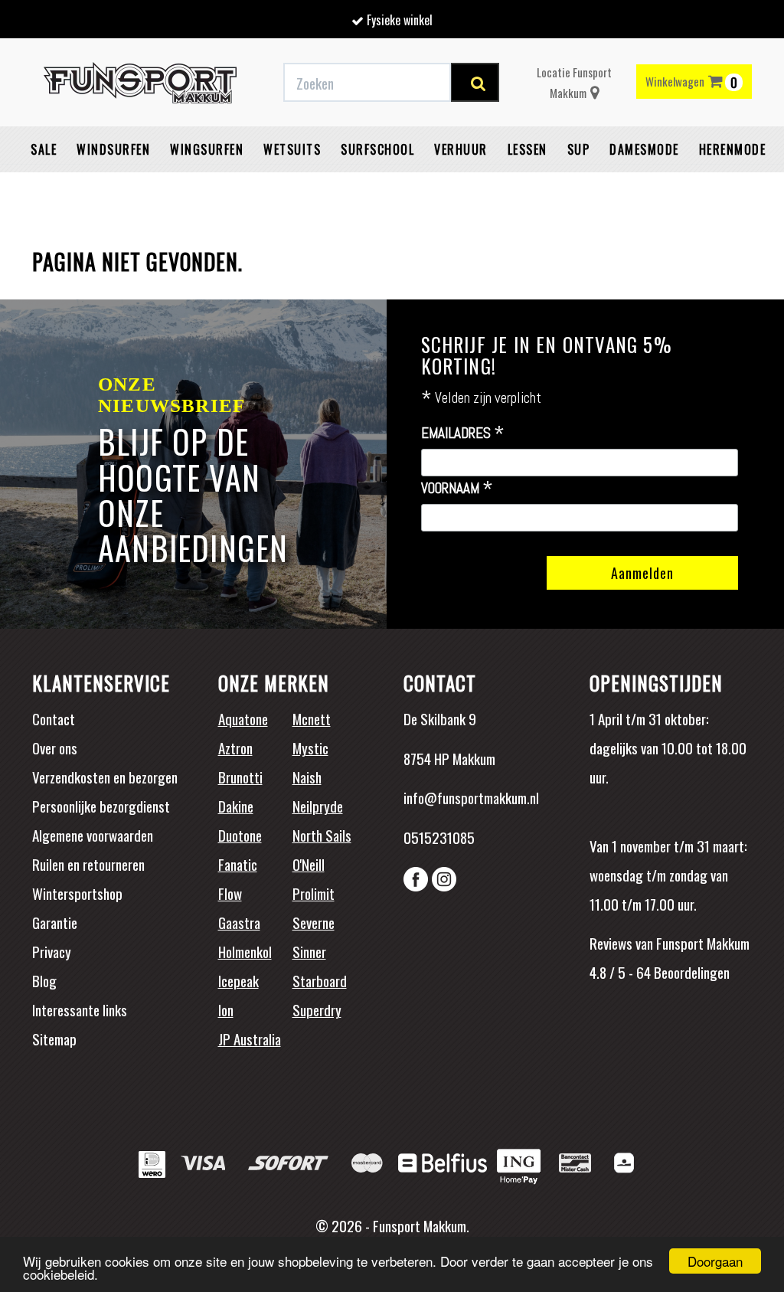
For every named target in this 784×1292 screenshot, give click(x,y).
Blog (44, 980)
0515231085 (439, 837)
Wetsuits (292, 149)
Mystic (310, 747)
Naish (307, 776)
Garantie (54, 922)
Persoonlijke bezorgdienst (101, 805)
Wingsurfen (206, 149)
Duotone (240, 835)
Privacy (51, 951)
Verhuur (461, 149)
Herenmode (732, 149)
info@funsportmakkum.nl (471, 797)
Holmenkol (245, 951)
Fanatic (237, 864)
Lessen (527, 149)
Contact (53, 718)
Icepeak (238, 980)
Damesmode (644, 149)
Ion (226, 1009)
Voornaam (457, 489)
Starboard (319, 980)
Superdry (316, 1009)
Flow (230, 893)
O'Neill (308, 864)
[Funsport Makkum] (140, 82)
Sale (44, 149)
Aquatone (243, 718)
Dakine (235, 805)
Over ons (54, 747)
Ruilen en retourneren (88, 864)
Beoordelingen (690, 972)
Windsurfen (113, 149)
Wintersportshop (77, 893)
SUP (578, 149)
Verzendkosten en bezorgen (105, 776)
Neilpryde (317, 805)
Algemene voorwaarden (92, 835)
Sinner (309, 951)
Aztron (235, 747)
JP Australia (249, 1038)
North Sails (321, 835)
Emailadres (463, 433)
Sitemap (54, 1038)
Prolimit (313, 893)
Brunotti (240, 776)
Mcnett (311, 718)
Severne (313, 922)
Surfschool (377, 149)
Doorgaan (715, 1261)
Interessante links (79, 1009)
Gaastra (239, 922)
